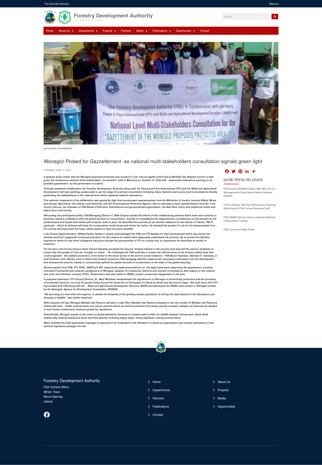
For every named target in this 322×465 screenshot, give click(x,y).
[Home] (58, 17)
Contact (204, 31)
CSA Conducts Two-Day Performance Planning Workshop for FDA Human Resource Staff (250, 206)
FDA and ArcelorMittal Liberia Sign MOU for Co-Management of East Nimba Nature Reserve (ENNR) (250, 192)
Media (139, 32)
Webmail (273, 3)
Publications (158, 32)
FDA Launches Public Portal (239, 229)
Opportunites (182, 32)
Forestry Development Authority (113, 14)
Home (49, 31)
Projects (106, 32)
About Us (63, 32)
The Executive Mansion (56, 3)
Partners (126, 31)
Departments (85, 32)
